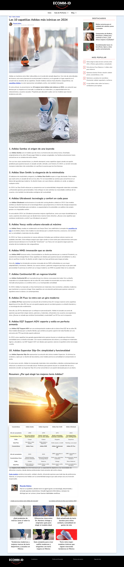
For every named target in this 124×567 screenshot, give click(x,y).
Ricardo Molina (17, 23)
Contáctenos (34, 559)
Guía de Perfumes (60, 13)
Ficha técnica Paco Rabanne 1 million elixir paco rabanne (99, 68)
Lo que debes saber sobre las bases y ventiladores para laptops (98, 84)
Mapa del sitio (97, 559)
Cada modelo (13, 474)
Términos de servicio (78, 559)
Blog (72, 13)
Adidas (17, 263)
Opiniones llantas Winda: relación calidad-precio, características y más (99, 74)
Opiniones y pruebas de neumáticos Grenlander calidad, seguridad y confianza (99, 79)
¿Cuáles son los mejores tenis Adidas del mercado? (24, 501)
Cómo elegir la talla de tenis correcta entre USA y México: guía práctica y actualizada (99, 63)
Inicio (49, 13)
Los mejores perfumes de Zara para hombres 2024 (63, 501)
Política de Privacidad (57, 559)
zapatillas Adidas (15, 83)
